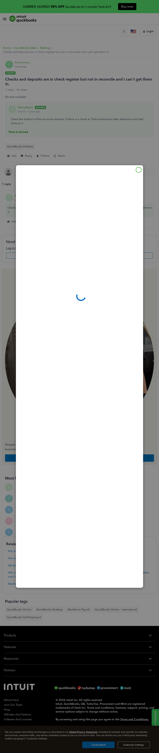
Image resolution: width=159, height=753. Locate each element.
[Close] (138, 169)
